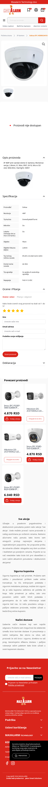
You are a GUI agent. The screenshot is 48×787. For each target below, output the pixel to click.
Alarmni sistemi (40, 26)
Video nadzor (8, 26)
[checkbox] (6, 684)
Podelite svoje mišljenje (13, 336)
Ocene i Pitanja (11, 289)
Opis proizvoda (11, 157)
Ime (4, 317)
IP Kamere (20, 36)
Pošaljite (38, 677)
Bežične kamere (23, 26)
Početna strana (6, 36)
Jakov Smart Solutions (33, 778)
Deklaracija (9, 363)
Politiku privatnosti (16, 685)
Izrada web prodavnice (15, 778)
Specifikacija (10, 196)
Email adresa (8, 326)
